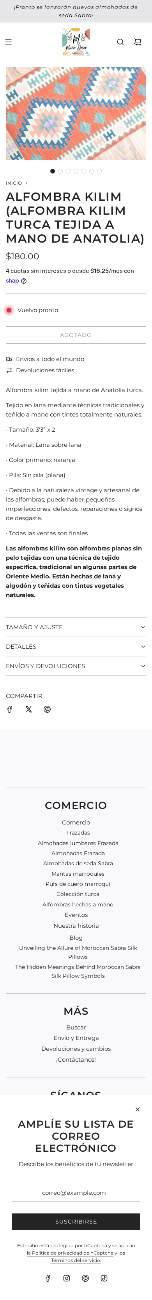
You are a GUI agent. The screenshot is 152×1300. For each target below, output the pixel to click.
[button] (52, 171)
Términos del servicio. (76, 1260)
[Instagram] (66, 1278)
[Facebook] (48, 1278)
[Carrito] (137, 41)
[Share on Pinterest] (47, 710)
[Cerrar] (137, 1109)
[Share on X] (28, 710)
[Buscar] (120, 41)
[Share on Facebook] (9, 710)
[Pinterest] (85, 1278)
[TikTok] (104, 1278)
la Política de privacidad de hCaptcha (70, 1253)
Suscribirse (76, 1221)
